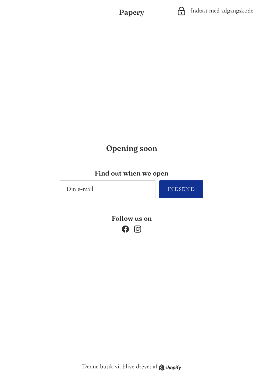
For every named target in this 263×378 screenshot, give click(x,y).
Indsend (181, 189)
